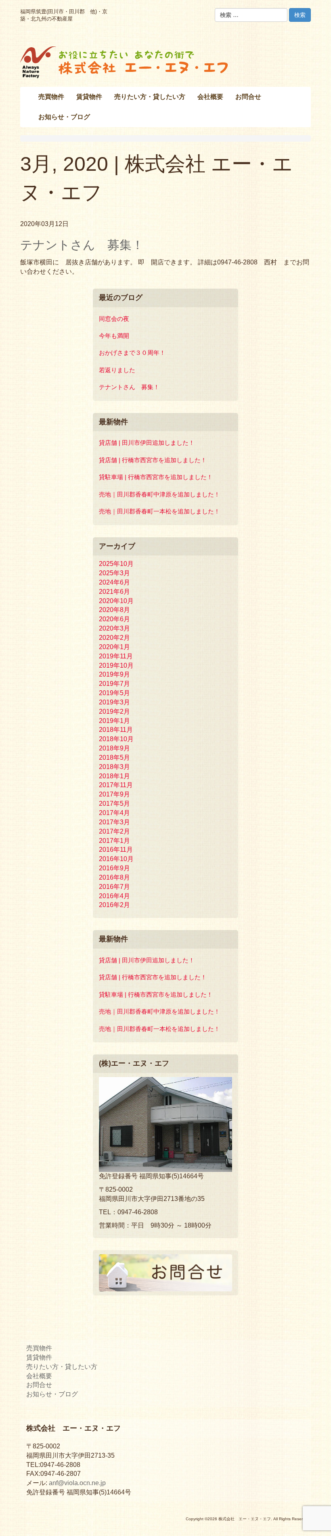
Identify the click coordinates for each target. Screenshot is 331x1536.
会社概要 (39, 1376)
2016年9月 (114, 868)
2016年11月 (116, 849)
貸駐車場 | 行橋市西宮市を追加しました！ (156, 477)
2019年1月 (114, 720)
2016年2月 (114, 904)
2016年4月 (114, 896)
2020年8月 (114, 609)
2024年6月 (114, 582)
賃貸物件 (39, 1357)
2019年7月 (114, 683)
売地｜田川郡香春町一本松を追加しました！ (159, 511)
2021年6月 (114, 591)
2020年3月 (114, 628)
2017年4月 (114, 812)
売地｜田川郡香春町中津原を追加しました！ (159, 494)
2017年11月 (116, 785)
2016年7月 (114, 886)
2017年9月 (114, 794)
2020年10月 (116, 600)
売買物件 (39, 1348)
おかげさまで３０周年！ (132, 352)
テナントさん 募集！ (82, 244)
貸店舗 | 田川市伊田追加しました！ (147, 442)
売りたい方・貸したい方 (61, 1366)
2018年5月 (114, 757)
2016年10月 (116, 858)
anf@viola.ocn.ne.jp (77, 1482)
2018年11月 (116, 729)
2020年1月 (114, 646)
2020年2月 (114, 637)
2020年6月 (114, 619)
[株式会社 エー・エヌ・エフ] (125, 61)
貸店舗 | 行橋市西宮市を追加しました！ (153, 460)
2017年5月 (114, 803)
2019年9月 (114, 674)
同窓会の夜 (114, 318)
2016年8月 (114, 877)
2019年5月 (114, 692)
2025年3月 (114, 573)
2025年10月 (116, 563)
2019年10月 (116, 665)
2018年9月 (114, 748)
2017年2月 (114, 831)
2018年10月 (116, 739)
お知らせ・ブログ (52, 1394)
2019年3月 (114, 702)
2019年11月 (116, 656)
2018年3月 (114, 766)
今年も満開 (114, 335)
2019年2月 (114, 711)
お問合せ (39, 1384)
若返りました (117, 370)
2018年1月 (114, 776)
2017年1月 (114, 840)
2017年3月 (114, 822)
